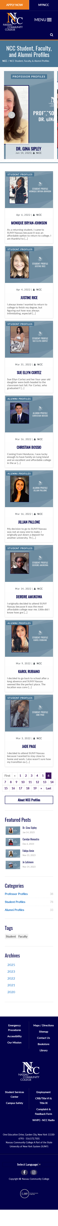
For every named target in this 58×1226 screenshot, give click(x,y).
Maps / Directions (43, 1025)
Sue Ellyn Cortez (29, 372)
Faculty (22, 936)
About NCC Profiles (29, 800)
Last (48, 788)
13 (44, 782)
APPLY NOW (14, 5)
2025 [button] (11, 965)
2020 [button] (11, 992)
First (7, 775)
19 (35, 788)
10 (22, 782)
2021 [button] (11, 985)
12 (37, 782)
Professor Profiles (29, 76)
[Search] (52, 34)
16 (13, 788)
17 (20, 788)
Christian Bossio (29, 447)
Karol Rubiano (29, 671)
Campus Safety (14, 1102)
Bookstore (43, 1043)
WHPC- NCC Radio (43, 1119)
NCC (4, 61)
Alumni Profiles (19, 399)
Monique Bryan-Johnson (29, 223)
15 (6, 788)
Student (11, 936)
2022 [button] (11, 978)
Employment (43, 1091)
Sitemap (43, 1031)
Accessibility (14, 1036)
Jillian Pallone (29, 522)
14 (51, 782)
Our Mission (14, 1042)
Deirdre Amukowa (29, 596)
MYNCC (43, 5)
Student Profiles (20, 174)
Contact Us (43, 1037)
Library (44, 1050)
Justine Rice (29, 297)
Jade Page (29, 746)
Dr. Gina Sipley (28, 149)
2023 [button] (11, 971)
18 (27, 788)
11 (30, 782)
